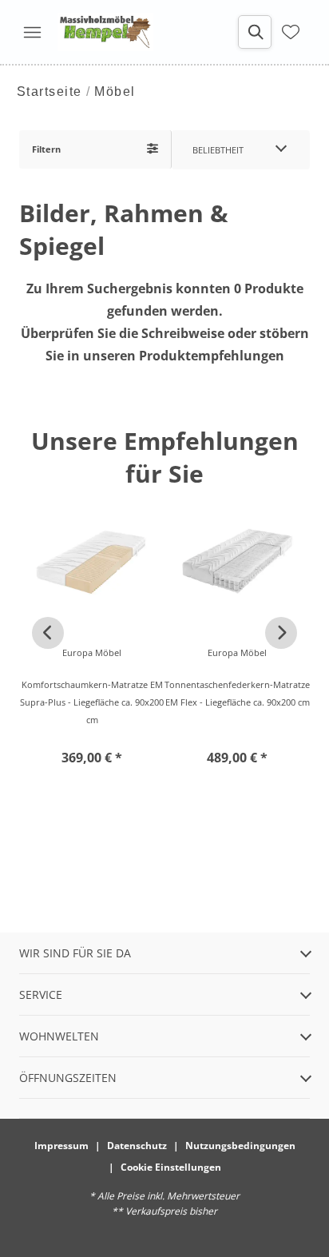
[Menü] (32, 32)
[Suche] (255, 32)
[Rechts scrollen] (281, 633)
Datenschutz (137, 1145)
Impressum (61, 1145)
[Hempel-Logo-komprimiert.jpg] (105, 32)
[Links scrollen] (48, 633)
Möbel (115, 91)
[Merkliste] (290, 32)
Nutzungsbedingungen (240, 1145)
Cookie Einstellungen (171, 1167)
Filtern (46, 149)
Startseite (49, 91)
